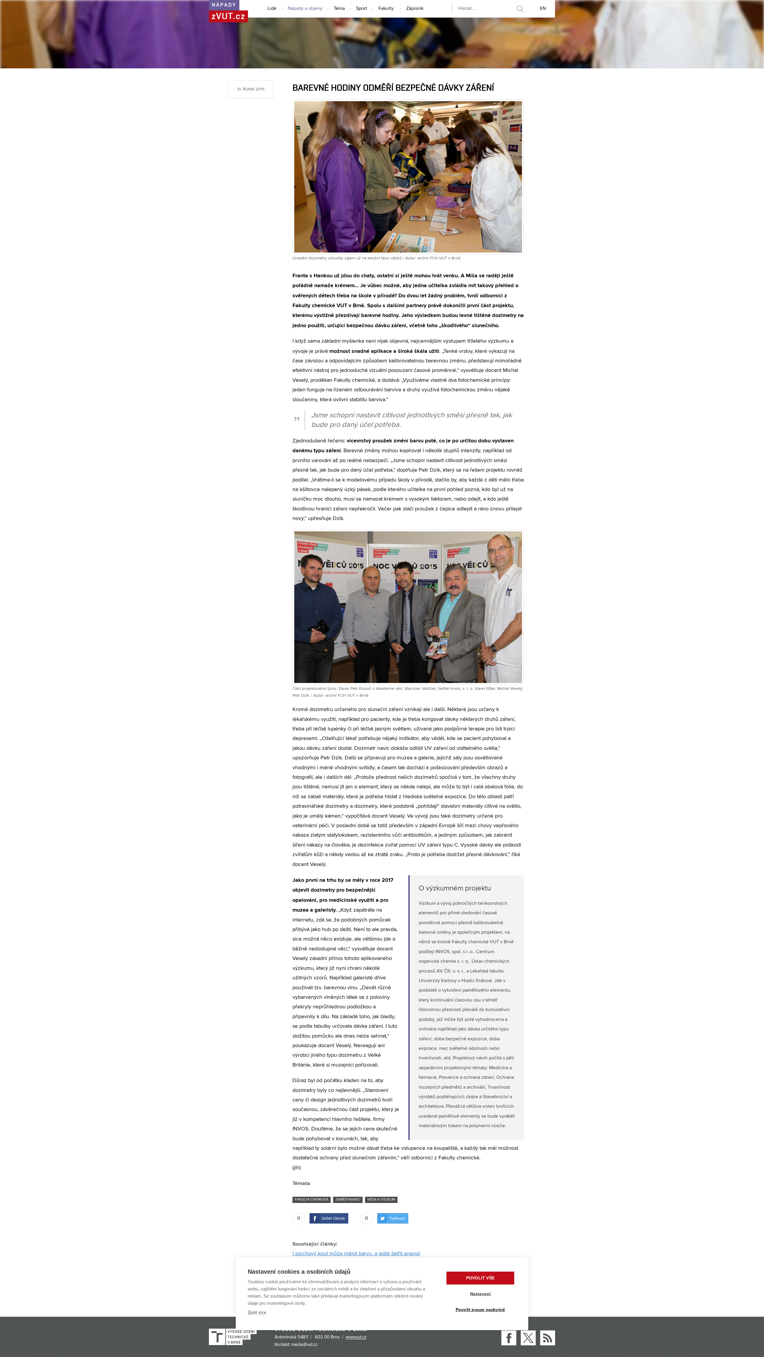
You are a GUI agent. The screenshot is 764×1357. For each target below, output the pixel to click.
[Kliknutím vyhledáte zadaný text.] (519, 9)
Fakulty (386, 8)
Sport (361, 8)
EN (543, 8)
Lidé (271, 8)
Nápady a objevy (305, 8)
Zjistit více (257, 1312)
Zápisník (414, 8)
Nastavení (480, 1294)
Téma (339, 8)
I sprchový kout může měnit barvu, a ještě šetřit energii (356, 1253)
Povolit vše (480, 1278)
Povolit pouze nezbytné (480, 1309)
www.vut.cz (356, 1337)
